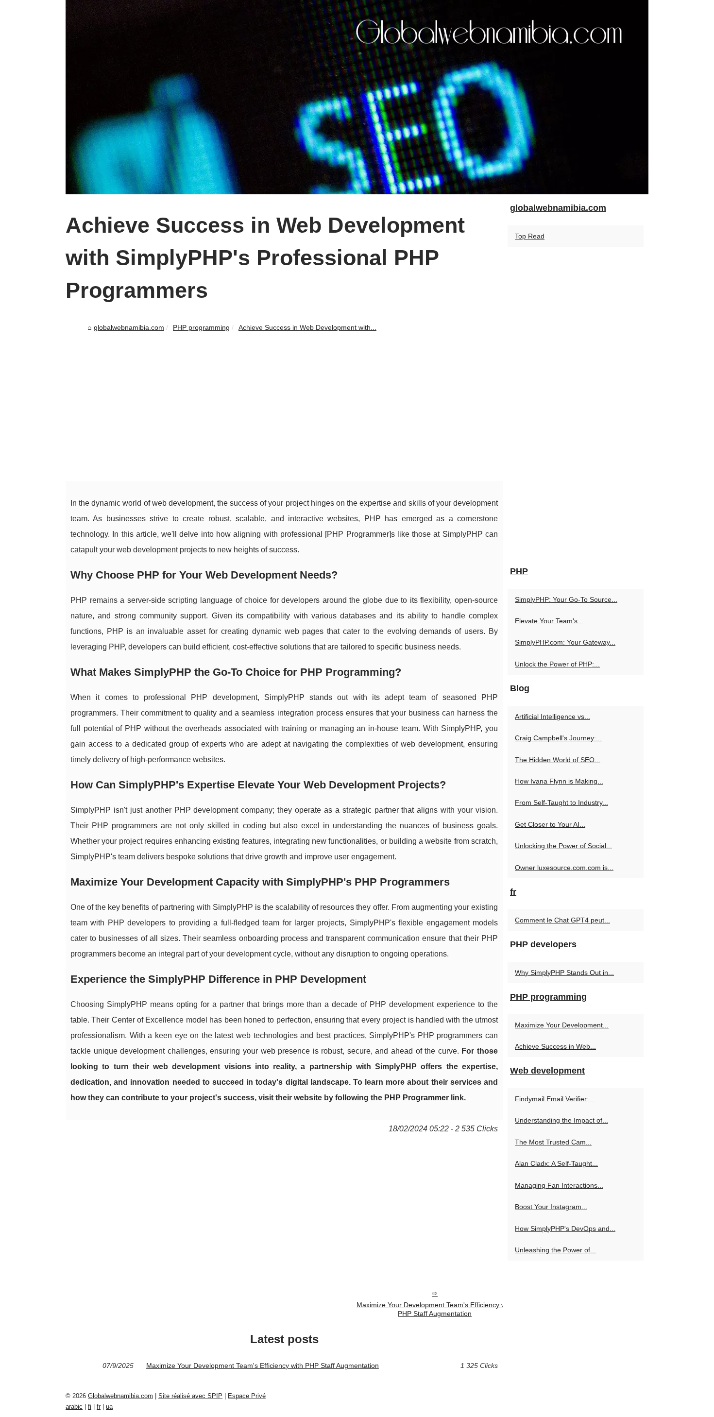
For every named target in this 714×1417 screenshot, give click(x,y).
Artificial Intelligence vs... (552, 716)
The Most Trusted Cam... (553, 1142)
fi (89, 1406)
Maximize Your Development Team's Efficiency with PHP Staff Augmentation (435, 1309)
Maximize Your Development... (562, 1025)
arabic (74, 1406)
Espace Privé (247, 1396)
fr (99, 1406)
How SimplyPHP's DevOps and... (565, 1228)
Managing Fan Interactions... (559, 1185)
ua (109, 1406)
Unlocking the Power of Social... (563, 846)
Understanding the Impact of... (561, 1120)
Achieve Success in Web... (555, 1046)
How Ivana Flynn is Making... (559, 781)
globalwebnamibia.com (129, 327)
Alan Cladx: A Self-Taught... (556, 1163)
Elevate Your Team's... (549, 621)
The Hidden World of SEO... (557, 760)
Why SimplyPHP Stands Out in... (564, 972)
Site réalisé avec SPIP (190, 1396)
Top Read (529, 236)
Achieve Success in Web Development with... (307, 327)
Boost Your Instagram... (551, 1207)
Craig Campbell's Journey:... (558, 738)
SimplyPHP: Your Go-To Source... (566, 599)
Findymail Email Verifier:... (555, 1099)
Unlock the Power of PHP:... (557, 664)
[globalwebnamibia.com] (357, 97)
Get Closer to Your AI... (550, 824)
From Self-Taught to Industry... (561, 802)
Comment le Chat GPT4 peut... (562, 920)
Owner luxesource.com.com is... (564, 867)
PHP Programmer (416, 1097)
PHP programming (201, 327)
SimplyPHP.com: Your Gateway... (565, 642)
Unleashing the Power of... (555, 1250)
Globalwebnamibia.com (120, 1396)
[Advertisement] (284, 408)
